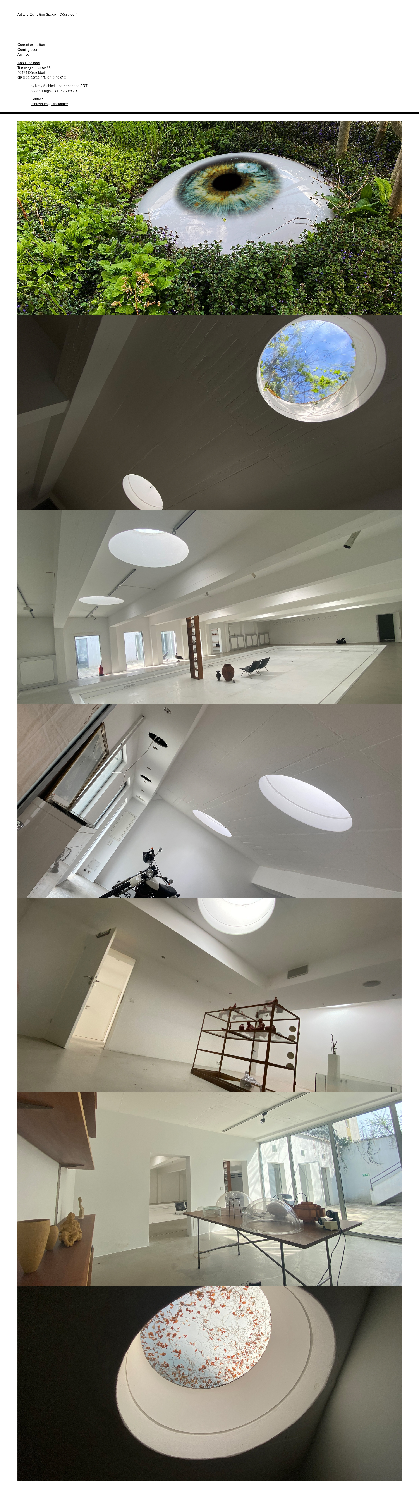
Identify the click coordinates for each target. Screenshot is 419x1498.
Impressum (39, 104)
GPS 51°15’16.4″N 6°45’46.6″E (41, 77)
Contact (37, 99)
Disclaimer (59, 104)
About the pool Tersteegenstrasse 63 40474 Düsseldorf (34, 68)
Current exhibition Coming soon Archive (31, 49)
